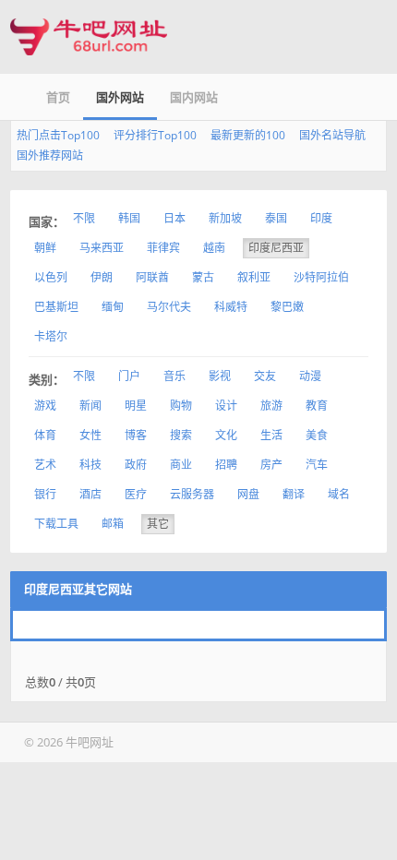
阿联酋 (152, 277)
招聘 (226, 464)
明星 (136, 405)
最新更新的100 (248, 135)
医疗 (136, 494)
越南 (214, 248)
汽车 (317, 464)
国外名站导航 (332, 135)
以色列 (50, 277)
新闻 (90, 405)
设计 (226, 405)
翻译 (294, 494)
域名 (339, 494)
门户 (129, 376)
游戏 (45, 405)
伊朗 (101, 277)
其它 (158, 524)
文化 (226, 435)
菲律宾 (163, 248)
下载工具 (56, 524)
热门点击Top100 (58, 135)
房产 (271, 464)
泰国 (276, 218)
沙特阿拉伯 (321, 277)
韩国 (129, 218)
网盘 (248, 494)
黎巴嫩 (287, 307)
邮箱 (113, 524)
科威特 (230, 307)
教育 (317, 405)
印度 (321, 218)
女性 (90, 435)
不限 (84, 218)
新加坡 (225, 218)
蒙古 (203, 277)
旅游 (271, 405)
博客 (136, 435)
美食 (317, 435)
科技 (90, 464)
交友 (265, 376)
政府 (136, 464)
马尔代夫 (169, 307)
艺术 (45, 464)
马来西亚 (101, 248)
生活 (271, 435)
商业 (181, 464)
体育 (45, 435)
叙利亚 (254, 277)
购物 (181, 405)
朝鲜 (45, 248)
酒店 (90, 494)
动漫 (310, 376)
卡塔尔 (50, 336)
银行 (45, 494)
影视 (220, 376)
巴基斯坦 (56, 307)
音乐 (174, 376)
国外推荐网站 (50, 155)
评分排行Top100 (155, 135)
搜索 (181, 435)
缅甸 (113, 307)
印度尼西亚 (276, 248)
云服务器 (192, 494)
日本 (174, 218)
